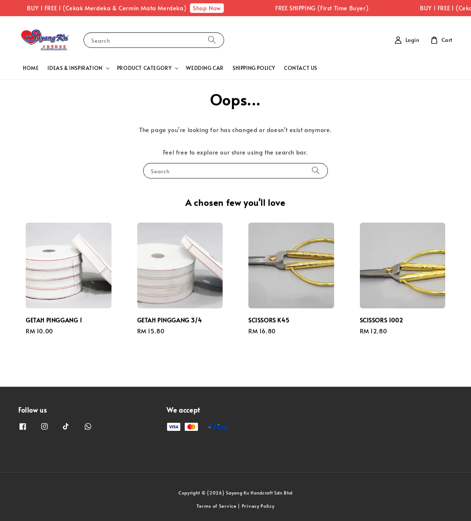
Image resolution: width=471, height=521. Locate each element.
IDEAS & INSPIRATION (74, 68)
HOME (31, 67)
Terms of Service (216, 506)
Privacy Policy (258, 506)
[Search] (212, 40)
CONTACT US (300, 67)
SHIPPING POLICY (254, 67)
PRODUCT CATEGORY (144, 68)
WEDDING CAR (205, 67)
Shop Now (203, 8)
